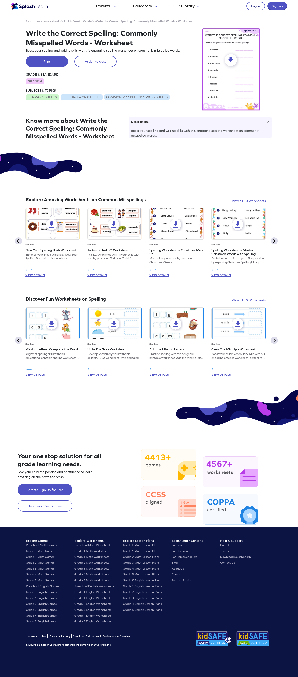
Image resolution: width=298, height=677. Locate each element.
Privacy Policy (60, 636)
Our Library (184, 6)
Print (46, 61)
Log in (255, 6)
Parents (103, 6)
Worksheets (52, 21)
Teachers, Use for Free (45, 506)
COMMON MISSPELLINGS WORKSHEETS (137, 97)
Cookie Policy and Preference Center (101, 636)
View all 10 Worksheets (249, 201)
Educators (142, 6)
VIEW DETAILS (35, 275)
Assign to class (95, 61)
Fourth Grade (82, 21)
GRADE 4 (35, 81)
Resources (33, 21)
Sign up (277, 6)
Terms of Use (36, 636)
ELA (66, 21)
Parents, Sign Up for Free (45, 490)
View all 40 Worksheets (249, 300)
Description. (140, 121)
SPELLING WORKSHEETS (81, 97)
